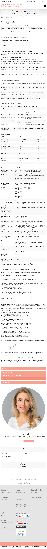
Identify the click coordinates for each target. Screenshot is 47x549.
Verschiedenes (4, 524)
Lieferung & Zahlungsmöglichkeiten (12, 375)
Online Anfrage (29, 441)
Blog (34, 1)
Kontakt (30, 1)
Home (26, 1)
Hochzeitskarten (5, 359)
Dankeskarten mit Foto (21, 504)
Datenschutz (24, 479)
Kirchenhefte (18, 499)
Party (2, 517)
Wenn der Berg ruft (7, 456)
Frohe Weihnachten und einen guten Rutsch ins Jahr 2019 (15, 453)
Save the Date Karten (20, 494)
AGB (29, 479)
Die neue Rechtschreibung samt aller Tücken (12, 459)
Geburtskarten (34, 492)
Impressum (33, 479)
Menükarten (18, 497)
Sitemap (2, 502)
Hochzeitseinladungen (20, 492)
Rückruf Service (18, 441)
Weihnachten (3, 520)
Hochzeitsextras (19, 502)
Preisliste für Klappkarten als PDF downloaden (10, 80)
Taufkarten (33, 494)
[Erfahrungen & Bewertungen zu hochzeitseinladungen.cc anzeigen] (21, 532)
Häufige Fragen (6, 382)
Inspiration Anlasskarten (6, 527)
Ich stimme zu (31, 547)
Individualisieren (7, 372)
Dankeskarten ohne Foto (21, 506)
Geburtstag (3, 515)
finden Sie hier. (10, 298)
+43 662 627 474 (7, 1)
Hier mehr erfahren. (23, 547)
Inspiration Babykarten (36, 497)
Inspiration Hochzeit (20, 509)
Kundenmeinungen (5, 497)
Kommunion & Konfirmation (6, 522)
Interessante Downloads (6, 492)
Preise (4, 379)
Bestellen (4, 369)
